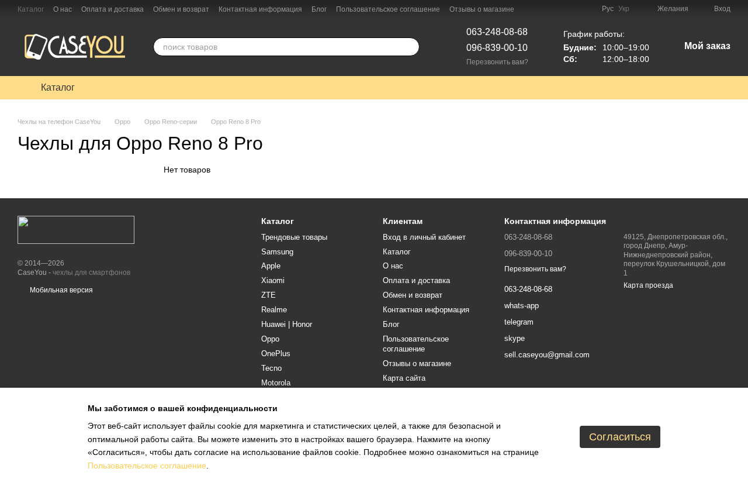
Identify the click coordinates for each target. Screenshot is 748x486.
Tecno (271, 368)
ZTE (268, 295)
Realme (274, 309)
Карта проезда (648, 285)
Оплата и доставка (112, 9)
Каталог (31, 9)
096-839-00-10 (497, 48)
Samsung (277, 251)
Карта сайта (404, 378)
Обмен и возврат (181, 9)
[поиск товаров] (410, 46)
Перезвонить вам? (497, 62)
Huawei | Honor (286, 324)
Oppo (270, 339)
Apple (270, 265)
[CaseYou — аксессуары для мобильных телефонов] (76, 230)
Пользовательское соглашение (388, 9)
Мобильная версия (60, 290)
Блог (319, 9)
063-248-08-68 (497, 32)
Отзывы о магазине (481, 9)
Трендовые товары (294, 237)
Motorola (275, 382)
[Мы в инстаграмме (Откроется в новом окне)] (585, 8)
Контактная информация (260, 9)
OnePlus (275, 353)
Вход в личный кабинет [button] (424, 237)
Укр (623, 8)
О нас (62, 9)
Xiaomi (273, 280)
